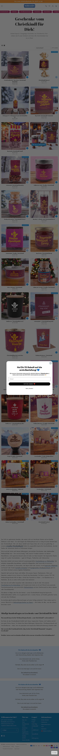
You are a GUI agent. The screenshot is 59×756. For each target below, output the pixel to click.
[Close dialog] (50, 363)
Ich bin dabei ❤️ (29, 384)
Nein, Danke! (29, 388)
